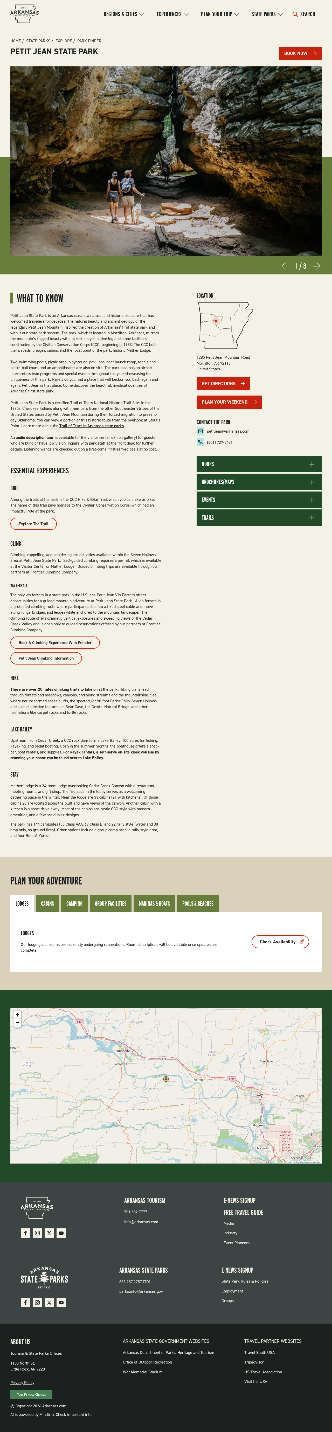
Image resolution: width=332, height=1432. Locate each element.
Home (15, 41)
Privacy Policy (22, 1382)
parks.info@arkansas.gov (141, 1291)
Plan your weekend (224, 402)
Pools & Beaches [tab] (197, 903)
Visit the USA (255, 1381)
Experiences (169, 14)
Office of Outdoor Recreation (147, 1362)
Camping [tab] (74, 903)
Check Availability (278, 942)
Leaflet (289, 1161)
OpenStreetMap (302, 1161)
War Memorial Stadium (143, 1372)
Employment (232, 1291)
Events (208, 500)
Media (229, 1223)
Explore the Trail (34, 524)
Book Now (295, 53)
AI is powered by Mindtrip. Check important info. (51, 1414)
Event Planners (237, 1243)
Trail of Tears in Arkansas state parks (91, 425)
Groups (228, 1300)
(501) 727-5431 (220, 442)
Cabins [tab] (47, 903)
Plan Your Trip (216, 14)
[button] (166, 1081)
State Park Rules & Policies (245, 1281)
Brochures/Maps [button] (218, 482)
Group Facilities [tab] (110, 903)
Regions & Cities (120, 14)
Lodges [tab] (22, 903)
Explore (64, 41)
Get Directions (219, 384)
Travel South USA (259, 1352)
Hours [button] (208, 464)
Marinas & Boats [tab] (154, 903)
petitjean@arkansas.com (228, 431)
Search (307, 14)
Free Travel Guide (243, 1212)
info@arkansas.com (141, 1222)
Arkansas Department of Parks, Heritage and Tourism (168, 1352)
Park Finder (89, 41)
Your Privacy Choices (31, 1394)
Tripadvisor (254, 1362)
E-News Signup (239, 1200)
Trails (208, 518)
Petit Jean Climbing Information (46, 658)
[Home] (24, 14)
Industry (230, 1233)
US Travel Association (263, 1372)
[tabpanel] (166, 941)
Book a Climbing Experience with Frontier (55, 642)
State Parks (264, 14)
